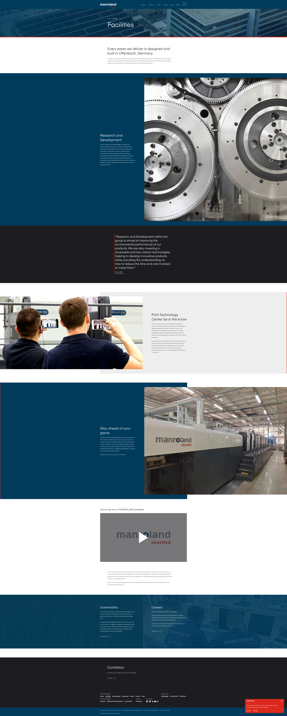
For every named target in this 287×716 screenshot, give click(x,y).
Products (102, 701)
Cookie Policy (118, 710)
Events (132, 696)
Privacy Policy (103, 710)
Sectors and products (105, 699)
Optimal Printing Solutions (115, 701)
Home (109, 18)
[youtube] (155, 701)
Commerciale (174, 696)
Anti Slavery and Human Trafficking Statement (133, 710)
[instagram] (157, 701)
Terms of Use (110, 710)
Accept (248, 710)
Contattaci (139, 701)
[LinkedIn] (150, 701)
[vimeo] (152, 701)
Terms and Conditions (165, 710)
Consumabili (128, 701)
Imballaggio (164, 696)
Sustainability (116, 696)
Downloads (125, 696)
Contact (138, 699)
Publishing (182, 696)
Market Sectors (165, 694)
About (102, 696)
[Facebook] (147, 701)
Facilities (115, 18)
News (143, 696)
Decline (255, 710)
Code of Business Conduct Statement (151, 710)
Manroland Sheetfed (105, 694)
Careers (138, 696)
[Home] (108, 5)
